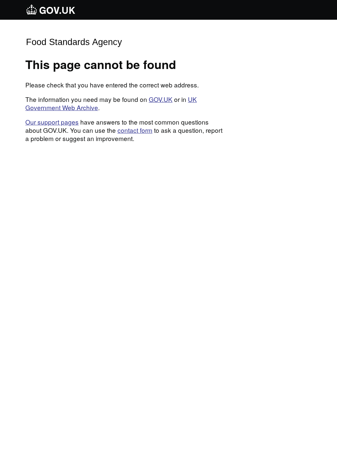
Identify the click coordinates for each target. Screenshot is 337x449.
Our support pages (52, 121)
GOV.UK (160, 99)
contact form (134, 130)
